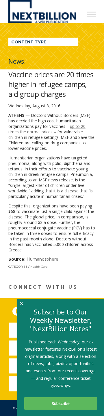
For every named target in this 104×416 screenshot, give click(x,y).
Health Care (39, 266)
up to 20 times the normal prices (47, 129)
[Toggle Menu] (91, 14)
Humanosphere (42, 259)
